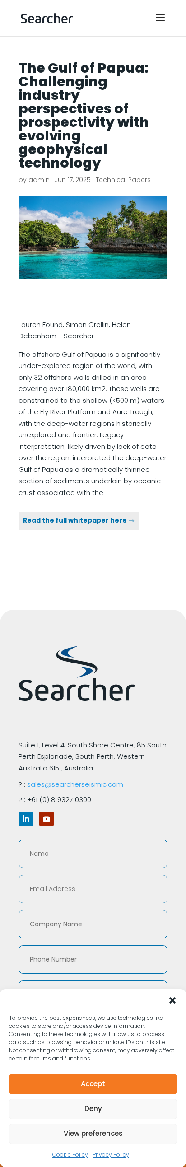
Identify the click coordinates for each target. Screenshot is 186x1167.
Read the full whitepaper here (75, 520)
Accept (93, 1083)
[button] (172, 1000)
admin (39, 179)
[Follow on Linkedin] (26, 819)
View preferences (93, 1133)
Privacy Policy (111, 1154)
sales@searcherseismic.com (75, 784)
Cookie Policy (70, 1154)
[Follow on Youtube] (46, 819)
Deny (93, 1108)
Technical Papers (123, 179)
